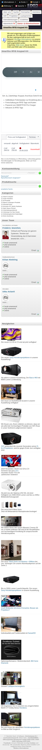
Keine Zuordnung (8, 216)
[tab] (16, 137)
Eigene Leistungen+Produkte (11, 202)
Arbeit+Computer (8, 196)
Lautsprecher (25, 16)
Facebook (7, 743)
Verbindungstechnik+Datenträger (12, 214)
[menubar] (21, 4)
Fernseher (25, 12)
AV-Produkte (6, 200)
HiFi (5, 16)
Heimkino (36, 12)
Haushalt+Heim (7, 204)
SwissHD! (32, 633)
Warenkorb (8, 23)
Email (34, 250)
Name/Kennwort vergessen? (10, 178)
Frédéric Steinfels (11, 228)
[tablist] (21, 145)
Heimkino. (23, 708)
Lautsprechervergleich (16, 686)
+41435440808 (32, 738)
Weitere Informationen (21, 748)
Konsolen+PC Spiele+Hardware (12, 206)
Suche (16, 12)
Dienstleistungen (10, 20)
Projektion (13, 16)
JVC (2, 446)
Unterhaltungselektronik (10, 210)
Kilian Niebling (10, 260)
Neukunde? (5, 176)
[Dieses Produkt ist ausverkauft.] (20, 149)
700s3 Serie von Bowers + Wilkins (21, 561)
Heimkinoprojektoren (32, 727)
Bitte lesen (20, 45)
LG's (16, 471)
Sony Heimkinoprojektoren (19, 357)
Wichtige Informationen (23, 39)
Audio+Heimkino (8, 198)
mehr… (23, 239)
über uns (7, 12)
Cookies (32, 743)
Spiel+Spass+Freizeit (9, 208)
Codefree (24, 20)
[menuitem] (8, 2)
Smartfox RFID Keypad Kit (15, 27)
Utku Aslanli (8, 292)
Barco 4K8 (33, 378)
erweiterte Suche (7, 189)
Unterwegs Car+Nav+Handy (11, 212)
